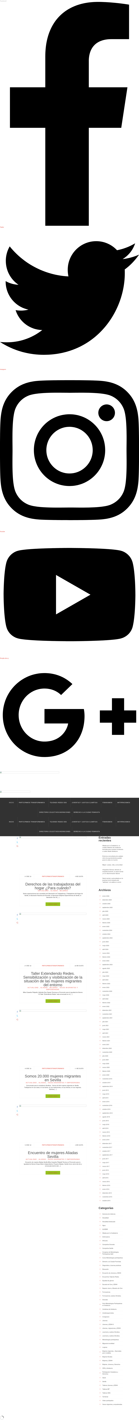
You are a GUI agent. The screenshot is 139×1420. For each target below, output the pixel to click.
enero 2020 (105, 1075)
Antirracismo (106, 1237)
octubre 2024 (106, 934)
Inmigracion (105, 1317)
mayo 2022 (105, 995)
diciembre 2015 (107, 1193)
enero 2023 (105, 987)
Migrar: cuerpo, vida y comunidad (112, 865)
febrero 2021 (106, 1041)
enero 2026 (105, 896)
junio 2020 (105, 1060)
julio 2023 (105, 972)
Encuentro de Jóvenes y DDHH (111, 1273)
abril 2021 (105, 1033)
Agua (104, 1225)
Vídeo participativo (107, 1400)
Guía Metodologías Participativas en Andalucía (112, 1304)
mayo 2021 (105, 1029)
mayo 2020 (105, 1063)
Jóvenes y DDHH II (108, 1324)
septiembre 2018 (107, 1113)
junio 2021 (105, 1025)
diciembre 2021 (107, 1010)
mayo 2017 (105, 1162)
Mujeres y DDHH (107, 1360)
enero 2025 (105, 926)
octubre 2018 (106, 1109)
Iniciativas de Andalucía (109, 1309)
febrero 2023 (106, 983)
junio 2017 (105, 1159)
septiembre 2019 (107, 1086)
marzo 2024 (106, 953)
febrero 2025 (106, 923)
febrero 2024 (106, 957)
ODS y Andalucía (107, 1368)
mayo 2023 (105, 976)
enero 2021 (105, 1044)
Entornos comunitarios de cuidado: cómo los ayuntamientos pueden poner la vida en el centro (112, 858)
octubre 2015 (106, 1200)
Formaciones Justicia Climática (111, 1296)
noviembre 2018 (107, 1105)
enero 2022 (105, 1006)
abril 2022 (105, 999)
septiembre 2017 (107, 1155)
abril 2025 (105, 915)
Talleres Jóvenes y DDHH (110, 1385)
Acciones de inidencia (108, 1214)
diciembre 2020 (107, 1048)
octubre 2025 (106, 904)
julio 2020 (105, 1056)
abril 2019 (105, 1098)
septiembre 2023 (107, 964)
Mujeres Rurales (107, 1357)
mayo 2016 (105, 1174)
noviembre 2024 (107, 930)
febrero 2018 (106, 1136)
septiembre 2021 (107, 1018)
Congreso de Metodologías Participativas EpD (110, 1253)
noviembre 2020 (107, 1052)
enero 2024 (105, 961)
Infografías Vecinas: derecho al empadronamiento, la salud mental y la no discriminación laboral (112, 871)
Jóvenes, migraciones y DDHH (111, 1328)
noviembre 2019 (107, 1079)
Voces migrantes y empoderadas (64, 1083)
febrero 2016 (106, 1185)
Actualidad (43, 891)
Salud (104, 1378)
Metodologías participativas (110, 1340)
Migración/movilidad (108, 1343)
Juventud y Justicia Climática (111, 1332)
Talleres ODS (106, 1393)
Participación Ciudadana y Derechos (110, 1373)
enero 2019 (105, 1101)
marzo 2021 (106, 1037)
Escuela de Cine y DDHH (109, 1284)
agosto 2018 (106, 1117)
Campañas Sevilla (107, 1248)
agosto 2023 (106, 968)
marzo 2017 (106, 1166)
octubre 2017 (106, 1151)
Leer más (52, 904)
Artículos (105, 1241)
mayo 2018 (105, 1124)
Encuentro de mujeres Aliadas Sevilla (53, 1155)
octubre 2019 (106, 1082)
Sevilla (104, 1381)
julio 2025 (105, 911)
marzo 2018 (106, 1132)
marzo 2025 (106, 919)
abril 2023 (105, 980)
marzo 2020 (106, 1067)
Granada (105, 1300)
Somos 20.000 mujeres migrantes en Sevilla (53, 1078)
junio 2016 (105, 1170)
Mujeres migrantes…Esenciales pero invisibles (111, 1352)
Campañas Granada (108, 1244)
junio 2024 (105, 942)
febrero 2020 (106, 1071)
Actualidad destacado (108, 1222)
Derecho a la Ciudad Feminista (111, 1261)
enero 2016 (105, 1189)
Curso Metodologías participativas (112, 1258)
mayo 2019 (105, 1094)
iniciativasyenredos (108, 1313)
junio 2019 (105, 1090)
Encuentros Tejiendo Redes (110, 1277)
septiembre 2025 (107, 907)
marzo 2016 (106, 1181)
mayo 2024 (105, 945)
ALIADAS (54, 891)
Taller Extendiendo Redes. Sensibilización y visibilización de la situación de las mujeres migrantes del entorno (52, 979)
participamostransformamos (53, 876)
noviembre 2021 (107, 1014)
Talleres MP (105, 1389)
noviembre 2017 (107, 1147)
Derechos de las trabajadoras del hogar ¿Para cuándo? (52, 886)
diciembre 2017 (107, 1143)
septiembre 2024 (107, 938)
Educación (105, 1269)
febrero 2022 (106, 1003)
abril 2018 (105, 1128)
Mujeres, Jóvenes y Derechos (111, 1364)
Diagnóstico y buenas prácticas (111, 1265)
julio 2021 (105, 1022)
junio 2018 (105, 1121)
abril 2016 (105, 1178)
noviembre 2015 (107, 1197)
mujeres (64, 891)
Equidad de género (108, 1281)
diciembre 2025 (107, 900)
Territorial (105, 1397)
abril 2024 (105, 949)
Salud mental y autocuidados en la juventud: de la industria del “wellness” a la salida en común (112, 880)
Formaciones (106, 1292)
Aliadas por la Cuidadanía (110, 1233)
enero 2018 (105, 1140)
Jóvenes (104, 1320)
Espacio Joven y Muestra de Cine (112, 1288)
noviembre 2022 (107, 991)
